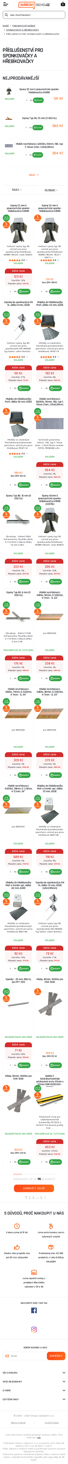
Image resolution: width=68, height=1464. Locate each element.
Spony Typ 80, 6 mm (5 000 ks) (18, 594)
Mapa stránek (18, 1422)
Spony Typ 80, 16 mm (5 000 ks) (18, 497)
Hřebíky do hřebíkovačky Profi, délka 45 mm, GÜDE (49, 303)
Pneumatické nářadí (23, 26)
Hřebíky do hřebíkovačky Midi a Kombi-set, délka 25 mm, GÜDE (50, 788)
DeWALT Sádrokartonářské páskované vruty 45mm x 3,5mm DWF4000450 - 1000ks (49, 1081)
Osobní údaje (52, 1422)
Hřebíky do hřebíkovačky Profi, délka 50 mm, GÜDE (18, 400)
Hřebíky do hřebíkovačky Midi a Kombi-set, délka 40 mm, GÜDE (18, 885)
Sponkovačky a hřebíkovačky (22, 30)
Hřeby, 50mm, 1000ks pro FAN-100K (18, 1077)
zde (39, 1437)
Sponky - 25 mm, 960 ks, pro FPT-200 (18, 980)
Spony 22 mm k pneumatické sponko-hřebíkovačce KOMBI (18, 208)
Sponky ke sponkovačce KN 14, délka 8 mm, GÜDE (18, 303)
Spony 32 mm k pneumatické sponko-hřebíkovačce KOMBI (50, 208)
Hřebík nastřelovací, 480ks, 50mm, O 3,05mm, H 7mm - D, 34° (49, 595)
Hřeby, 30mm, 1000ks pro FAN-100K (49, 980)
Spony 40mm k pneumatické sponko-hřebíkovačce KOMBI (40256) (50, 500)
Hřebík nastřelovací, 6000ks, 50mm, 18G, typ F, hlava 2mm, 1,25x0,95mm (50, 401)
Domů (6, 26)
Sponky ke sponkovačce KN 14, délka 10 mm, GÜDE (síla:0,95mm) (50, 885)
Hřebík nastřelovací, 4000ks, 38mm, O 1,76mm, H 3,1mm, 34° (18, 788)
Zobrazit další (34, 1188)
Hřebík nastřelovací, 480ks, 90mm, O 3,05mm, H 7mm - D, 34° (49, 692)
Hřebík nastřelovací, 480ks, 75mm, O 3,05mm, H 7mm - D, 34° (18, 692)
